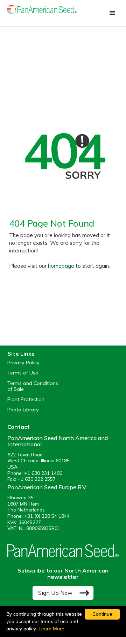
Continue (102, 614)
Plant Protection (25, 399)
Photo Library (23, 410)
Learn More (51, 628)
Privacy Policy (23, 363)
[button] (112, 13)
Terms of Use (22, 373)
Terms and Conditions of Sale (32, 386)
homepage (61, 266)
